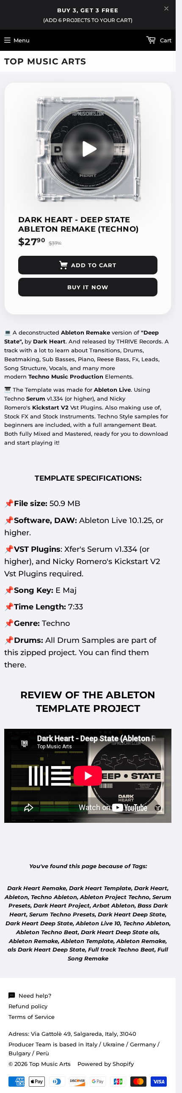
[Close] (166, 8)
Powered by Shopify (105, 1063)
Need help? (35, 995)
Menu (22, 40)
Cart (164, 40)
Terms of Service (31, 1016)
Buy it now (87, 287)
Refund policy (27, 1006)
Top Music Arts (45, 61)
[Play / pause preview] (88, 149)
